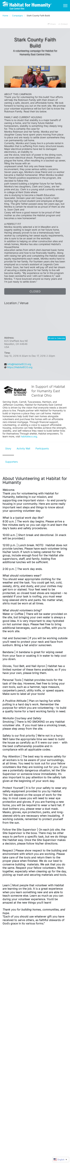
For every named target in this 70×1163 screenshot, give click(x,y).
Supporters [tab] (11, 461)
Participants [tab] (42, 448)
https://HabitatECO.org (19, 367)
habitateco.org (29, 436)
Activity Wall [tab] (23, 448)
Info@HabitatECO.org (19, 364)
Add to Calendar (57, 338)
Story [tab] (8, 448)
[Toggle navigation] (65, 5)
